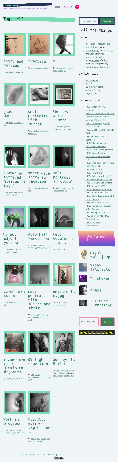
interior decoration (101, 303)
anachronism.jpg (64, 293)
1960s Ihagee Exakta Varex (99, 189)
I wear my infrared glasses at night (14, 179)
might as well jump (100, 254)
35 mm (89, 83)
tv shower (100, 278)
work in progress (12, 421)
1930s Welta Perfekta (96, 146)
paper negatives (96, 54)
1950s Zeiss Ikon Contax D (99, 176)
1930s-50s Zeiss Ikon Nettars (100, 163)
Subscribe (106, 21)
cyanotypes (96, 44)
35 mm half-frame (94, 87)
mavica (65, 302)
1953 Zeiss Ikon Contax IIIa (99, 179)
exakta (68, 188)
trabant (89, 67)
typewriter (105, 67)
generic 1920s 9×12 (95, 120)
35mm (58, 188)
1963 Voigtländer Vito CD (98, 192)
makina (44, 315)
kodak (37, 375)
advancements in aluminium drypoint (14, 365)
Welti (111, 149)
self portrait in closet (63, 177)
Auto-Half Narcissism (39, 236)
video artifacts (100, 267)
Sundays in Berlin (64, 361)
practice (37, 61)
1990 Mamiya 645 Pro (96, 212)
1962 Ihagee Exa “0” (95, 186)
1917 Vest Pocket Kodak (97, 116)
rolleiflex (67, 376)
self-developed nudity (63, 238)
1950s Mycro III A (94, 169)
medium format (93, 90)
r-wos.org (10, 5)
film (73, 188)
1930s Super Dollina (95, 153)
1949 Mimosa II (93, 166)
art (7, 72)
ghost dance (9, 114)
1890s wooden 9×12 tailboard (100, 113)
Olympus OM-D (93, 222)
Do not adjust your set (12, 238)
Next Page (54, 454)
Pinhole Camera (93, 219)
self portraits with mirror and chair (39, 299)
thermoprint (32, 133)
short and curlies (13, 63)
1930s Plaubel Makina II (97, 143)
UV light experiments (39, 363)
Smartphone (92, 225)
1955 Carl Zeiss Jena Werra (99, 183)
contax (71, 370)
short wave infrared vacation (39, 177)
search (107, 322)
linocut (106, 44)
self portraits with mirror (38, 118)
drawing (17, 72)
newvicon (17, 249)
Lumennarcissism (14, 293)
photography (58, 71)
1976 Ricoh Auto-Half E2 (97, 202)
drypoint (17, 379)
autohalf (34, 245)
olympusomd (68, 68)
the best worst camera (61, 116)
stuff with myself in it (96, 57)
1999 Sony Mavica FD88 (97, 216)
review (55, 129)
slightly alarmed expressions (39, 425)
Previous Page (25, 454)
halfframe (31, 248)
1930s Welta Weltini (95, 149)
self (22, 72)
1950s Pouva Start (94, 173)
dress (95, 290)
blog (11, 72)
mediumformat (33, 317)
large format (92, 93)
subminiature (92, 80)
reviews (95, 60)
